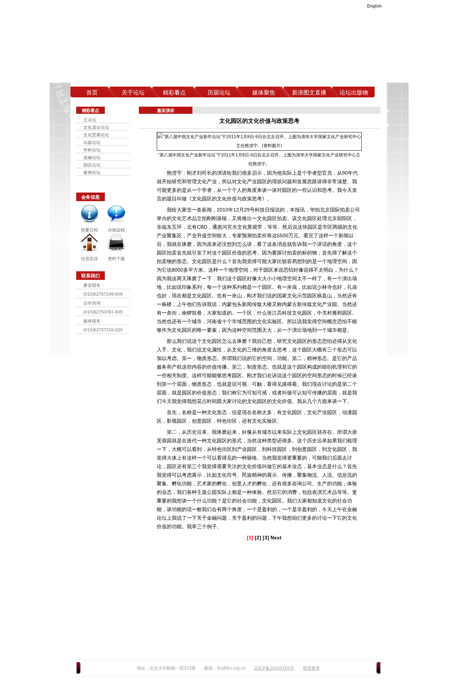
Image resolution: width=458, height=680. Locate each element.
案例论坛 (92, 172)
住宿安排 (89, 258)
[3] (266, 537)
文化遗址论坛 (96, 127)
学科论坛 (92, 149)
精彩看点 (174, 92)
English (374, 6)
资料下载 (116, 258)
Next (276, 537)
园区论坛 (92, 164)
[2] (258, 537)
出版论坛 (92, 142)
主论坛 (89, 119)
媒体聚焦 (263, 92)
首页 (92, 92)
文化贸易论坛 (96, 134)
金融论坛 (92, 157)
